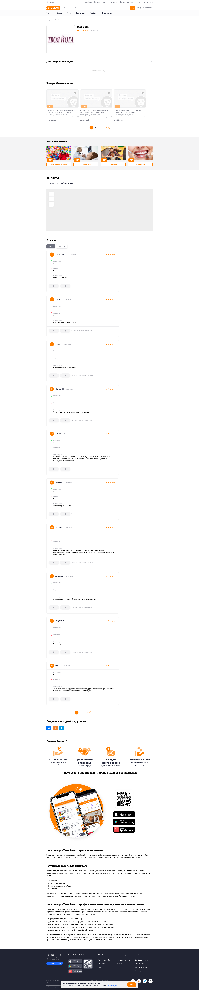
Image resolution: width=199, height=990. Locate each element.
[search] (132, 8)
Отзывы (120, 963)
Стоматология (140, 164)
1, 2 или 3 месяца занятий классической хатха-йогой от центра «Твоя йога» (94, 111)
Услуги (49, 13)
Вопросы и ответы (126, 2)
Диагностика (86, 164)
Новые (51, 246)
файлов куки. (112, 985)
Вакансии (101, 963)
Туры (69, 13)
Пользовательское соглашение (55, 985)
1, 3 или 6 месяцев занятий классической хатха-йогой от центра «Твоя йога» (60, 111)
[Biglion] (53, 8)
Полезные (61, 246)
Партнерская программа (144, 967)
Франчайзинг (113, 2)
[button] (46, 153)
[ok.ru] (139, 981)
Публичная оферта (52, 987)
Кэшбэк (93, 13)
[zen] (150, 981)
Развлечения (113, 164)
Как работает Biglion (105, 960)
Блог (104, 2)
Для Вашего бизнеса (92, 2)
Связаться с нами (55, 963)
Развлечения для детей (59, 164)
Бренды (48, 20)
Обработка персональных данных (56, 983)
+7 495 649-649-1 (147, 2)
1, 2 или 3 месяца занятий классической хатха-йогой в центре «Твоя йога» (127, 111)
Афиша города (106, 13)
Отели (59, 13)
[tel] (145, 981)
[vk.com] (133, 981)
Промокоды (80, 13)
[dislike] (65, 286)
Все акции (138, 971)
